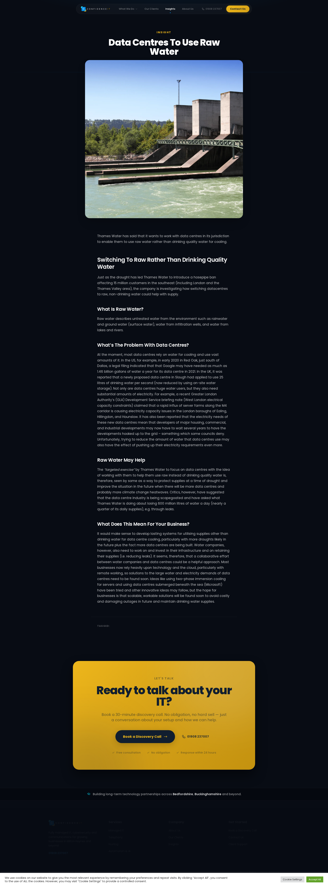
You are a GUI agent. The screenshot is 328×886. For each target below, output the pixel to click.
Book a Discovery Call (142, 736)
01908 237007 (214, 9)
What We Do (126, 9)
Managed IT (116, 830)
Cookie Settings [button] (292, 879)
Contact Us (238, 9)
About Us (187, 9)
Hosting (113, 844)
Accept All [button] (315, 879)
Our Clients (151, 9)
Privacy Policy (248, 872)
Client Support (238, 844)
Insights (170, 9)
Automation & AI (119, 851)
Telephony (116, 837)
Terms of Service (269, 872)
